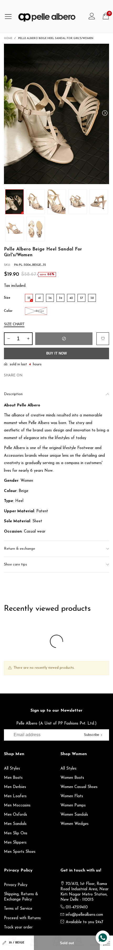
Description (13, 394)
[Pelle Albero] (50, 16)
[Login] (92, 16)
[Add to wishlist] (102, 338)
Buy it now (56, 353)
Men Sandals (15, 824)
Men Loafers (15, 796)
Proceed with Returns (22, 918)
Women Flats (71, 796)
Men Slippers (15, 843)
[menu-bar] (10, 16)
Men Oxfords (15, 815)
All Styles (12, 769)
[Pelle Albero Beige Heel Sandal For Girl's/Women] (56, 114)
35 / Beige (16, 942)
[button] (8, 113)
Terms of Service (18, 909)
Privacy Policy (15, 885)
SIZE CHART (14, 324)
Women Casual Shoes (78, 787)
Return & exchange (19, 549)
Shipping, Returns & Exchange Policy (21, 897)
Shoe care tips (15, 565)
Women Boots (72, 778)
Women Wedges (74, 824)
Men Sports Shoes (19, 852)
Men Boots (13, 778)
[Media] (100, 53)
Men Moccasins (17, 806)
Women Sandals (74, 815)
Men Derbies (15, 787)
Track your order (18, 927)
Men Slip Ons (15, 833)
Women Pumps (73, 806)
